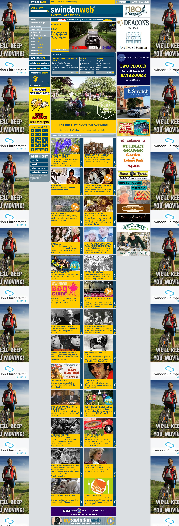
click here (84, 20)
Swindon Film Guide (87, 67)
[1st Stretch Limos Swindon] (133, 118)
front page (35, 20)
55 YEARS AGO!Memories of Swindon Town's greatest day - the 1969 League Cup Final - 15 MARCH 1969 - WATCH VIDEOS (97, 440)
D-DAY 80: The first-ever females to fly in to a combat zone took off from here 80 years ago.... (98, 329)
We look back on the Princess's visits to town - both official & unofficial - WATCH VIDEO (97, 468)
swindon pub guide (39, 23)
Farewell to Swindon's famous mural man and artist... (63, 187)
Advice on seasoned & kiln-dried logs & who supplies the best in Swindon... (98, 189)
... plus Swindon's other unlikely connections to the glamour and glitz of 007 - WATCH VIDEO (98, 248)
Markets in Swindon (87, 69)
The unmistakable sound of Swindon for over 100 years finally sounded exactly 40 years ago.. (98, 158)
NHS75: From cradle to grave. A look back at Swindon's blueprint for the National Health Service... (98, 357)
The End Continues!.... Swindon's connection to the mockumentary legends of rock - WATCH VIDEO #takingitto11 (64, 248)
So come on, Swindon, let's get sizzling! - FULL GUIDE (64, 300)
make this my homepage (67, 2)
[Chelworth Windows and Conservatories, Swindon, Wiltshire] (133, 255)
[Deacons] (133, 50)
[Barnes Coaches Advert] (133, 135)
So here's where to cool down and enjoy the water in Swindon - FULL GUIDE (65, 275)
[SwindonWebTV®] (39, 59)
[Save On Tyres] (133, 178)
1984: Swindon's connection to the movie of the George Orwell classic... (65, 329)
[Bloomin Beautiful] (133, 221)
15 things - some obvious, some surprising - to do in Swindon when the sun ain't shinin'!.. (98, 302)
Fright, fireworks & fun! (103, 63)
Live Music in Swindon (84, 64)
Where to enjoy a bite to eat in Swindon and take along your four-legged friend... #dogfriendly (65, 499)
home (53, 2)
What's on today (85, 61)
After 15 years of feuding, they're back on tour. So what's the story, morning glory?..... (64, 356)
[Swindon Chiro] (14, 263)
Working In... (100, 65)
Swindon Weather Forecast (61, 63)
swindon (36, 38)
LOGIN (134, 2)
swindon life (36, 32)
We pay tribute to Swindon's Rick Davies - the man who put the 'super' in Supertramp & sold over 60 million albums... (98, 219)
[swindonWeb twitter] (39, 70)
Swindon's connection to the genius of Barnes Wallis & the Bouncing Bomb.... (63, 384)
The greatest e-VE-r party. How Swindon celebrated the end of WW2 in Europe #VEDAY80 (97, 275)
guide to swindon (38, 35)
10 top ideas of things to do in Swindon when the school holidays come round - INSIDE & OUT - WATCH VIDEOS (98, 411)
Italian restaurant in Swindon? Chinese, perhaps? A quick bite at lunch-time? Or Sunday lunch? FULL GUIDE (98, 500)
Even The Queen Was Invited (62, 65)
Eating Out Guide (101, 61)
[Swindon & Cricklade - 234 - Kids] (133, 212)
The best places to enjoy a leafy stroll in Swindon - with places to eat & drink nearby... (64, 217)
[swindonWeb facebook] (39, 65)
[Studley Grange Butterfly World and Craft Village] (133, 169)
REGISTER (144, 2)
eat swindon (36, 26)
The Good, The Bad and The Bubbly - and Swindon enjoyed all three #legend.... (98, 384)
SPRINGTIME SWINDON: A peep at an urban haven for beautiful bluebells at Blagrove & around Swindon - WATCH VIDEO (64, 160)
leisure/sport (36, 29)
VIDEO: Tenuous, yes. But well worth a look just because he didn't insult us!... (65, 411)
